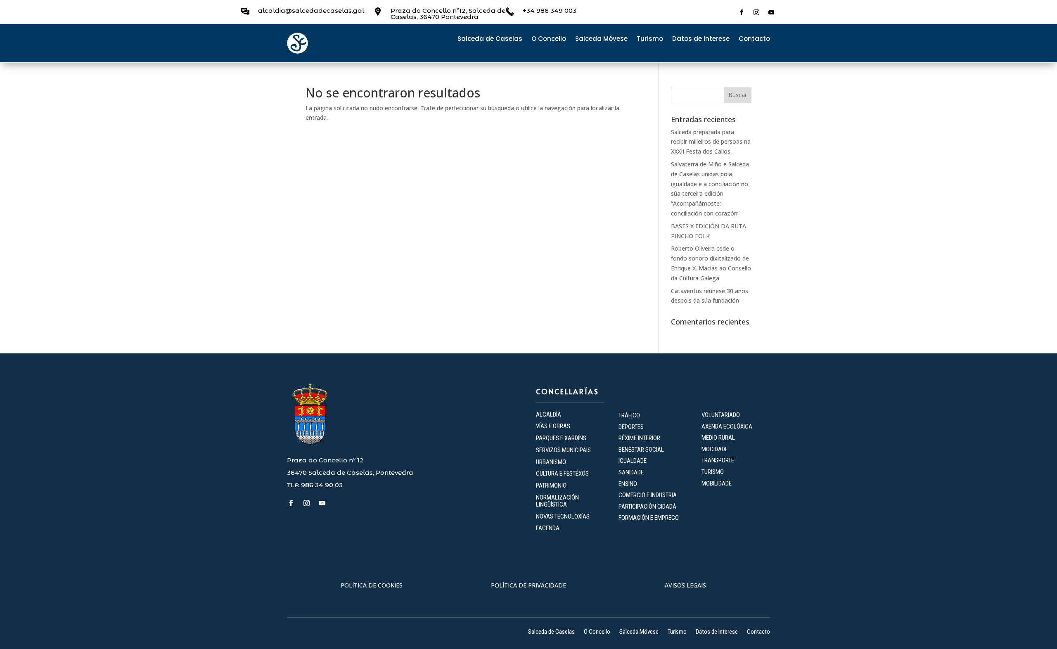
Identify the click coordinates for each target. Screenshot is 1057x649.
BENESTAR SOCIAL (642, 449)
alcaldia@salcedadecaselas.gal (311, 10)
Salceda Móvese (601, 39)
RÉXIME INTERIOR (639, 438)
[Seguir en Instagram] (756, 12)
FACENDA (547, 528)
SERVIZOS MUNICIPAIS (563, 450)
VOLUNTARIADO (721, 415)
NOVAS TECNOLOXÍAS (563, 516)
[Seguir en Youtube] (771, 12)
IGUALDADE (633, 460)
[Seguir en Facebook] (741, 12)
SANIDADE (631, 472)
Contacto (754, 39)
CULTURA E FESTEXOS (562, 473)
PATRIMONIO (551, 485)
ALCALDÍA (548, 414)
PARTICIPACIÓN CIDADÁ (647, 506)
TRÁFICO (629, 415)
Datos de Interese (701, 39)
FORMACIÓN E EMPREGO (649, 517)
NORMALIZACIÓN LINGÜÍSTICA (557, 501)
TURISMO (713, 472)
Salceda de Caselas (489, 39)
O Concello (548, 39)
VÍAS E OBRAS (553, 426)
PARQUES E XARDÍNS (561, 438)
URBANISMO (551, 462)
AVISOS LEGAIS (685, 585)
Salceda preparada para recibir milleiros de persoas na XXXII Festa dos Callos (711, 142)
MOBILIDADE (717, 483)
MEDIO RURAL (718, 437)
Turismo (650, 39)
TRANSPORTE (718, 460)
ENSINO (628, 484)
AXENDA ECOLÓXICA (727, 426)
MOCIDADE (715, 449)
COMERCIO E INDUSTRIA (648, 495)
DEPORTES (631, 427)
